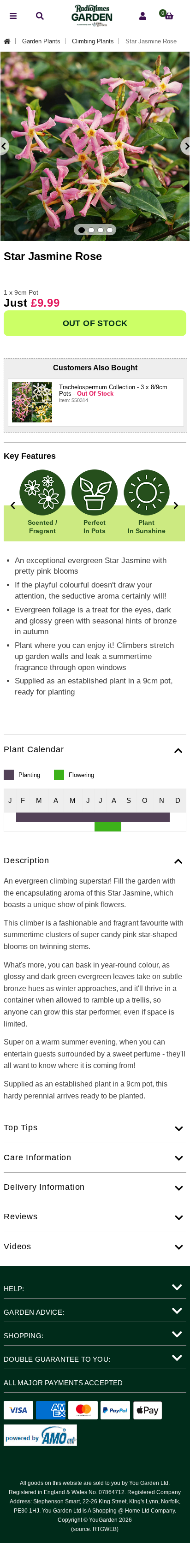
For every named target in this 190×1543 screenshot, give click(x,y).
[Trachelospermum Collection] (32, 402)
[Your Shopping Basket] (169, 16)
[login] (142, 16)
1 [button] (81, 230)
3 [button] (100, 230)
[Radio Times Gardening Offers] (91, 24)
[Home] (10, 41)
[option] (95, 146)
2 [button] (91, 230)
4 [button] (110, 230)
